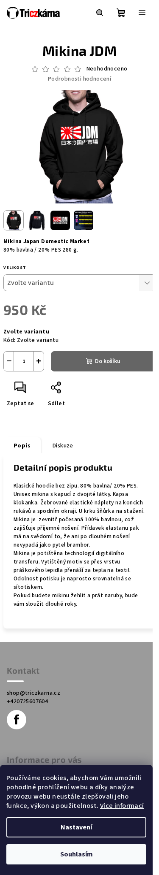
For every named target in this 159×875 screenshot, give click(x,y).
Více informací (122, 805)
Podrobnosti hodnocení (79, 79)
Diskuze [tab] (63, 446)
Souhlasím (76, 854)
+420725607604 (27, 701)
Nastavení (76, 827)
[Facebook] (16, 719)
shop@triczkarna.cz (33, 693)
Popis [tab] (22, 446)
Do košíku (107, 361)
